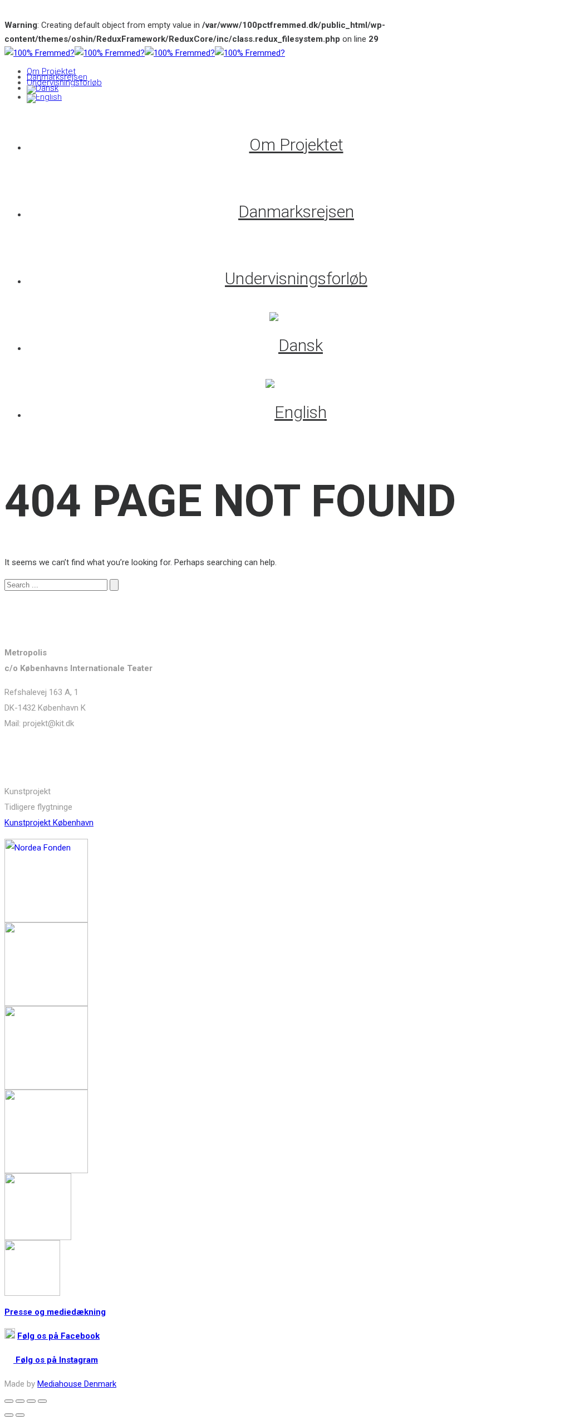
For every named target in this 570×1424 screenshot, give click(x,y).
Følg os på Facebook (58, 1336)
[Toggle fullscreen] (31, 1401)
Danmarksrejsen (57, 77)
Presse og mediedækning (55, 1312)
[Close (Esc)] (8, 1401)
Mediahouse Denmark (76, 1384)
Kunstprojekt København (49, 823)
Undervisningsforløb (64, 82)
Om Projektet (51, 71)
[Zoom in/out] (42, 1401)
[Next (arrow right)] (20, 1415)
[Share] (20, 1401)
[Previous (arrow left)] (8, 1415)
